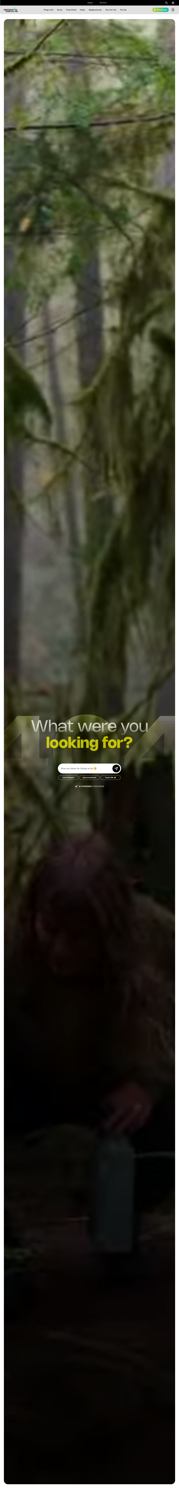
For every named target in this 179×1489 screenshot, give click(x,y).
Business (103, 2)
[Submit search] (166, 2)
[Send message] (116, 768)
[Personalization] (173, 10)
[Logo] (11, 9)
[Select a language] (173, 2)
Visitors (90, 2)
